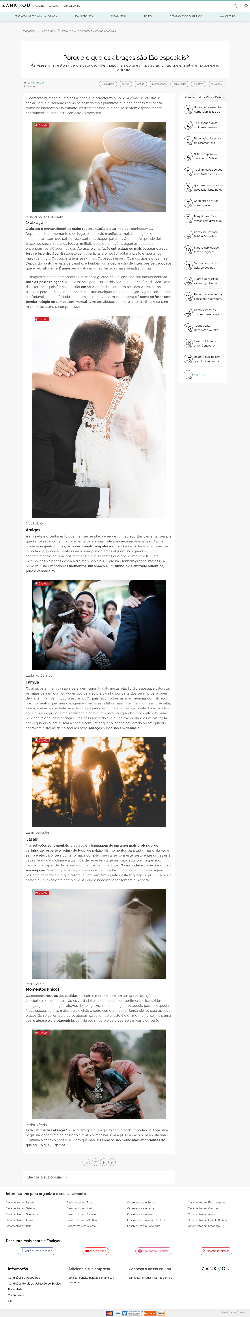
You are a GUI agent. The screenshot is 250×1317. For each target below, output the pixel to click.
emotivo (198, 84)
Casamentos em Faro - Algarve (206, 1202)
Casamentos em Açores (202, 1214)
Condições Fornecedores (24, 1277)
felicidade (216, 84)
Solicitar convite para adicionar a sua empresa (91, 1280)
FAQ (10, 1301)
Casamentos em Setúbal (21, 1208)
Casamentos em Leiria (140, 1208)
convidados (179, 84)
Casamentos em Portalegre (143, 1226)
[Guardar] (99, 166)
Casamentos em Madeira (82, 1214)
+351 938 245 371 (162, 1277)
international (159, 84)
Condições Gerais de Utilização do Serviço (34, 1283)
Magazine (29, 31)
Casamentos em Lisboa (20, 1202)
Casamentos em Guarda (81, 1226)
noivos (125, 84)
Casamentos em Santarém (22, 1214)
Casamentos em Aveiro (80, 1208)
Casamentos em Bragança (204, 1226)
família (140, 84)
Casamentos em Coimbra (203, 1208)
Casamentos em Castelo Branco (207, 1220)
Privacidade (15, 1289)
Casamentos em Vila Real (82, 1220)
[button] (38, 6)
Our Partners (16, 1295)
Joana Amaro (36, 83)
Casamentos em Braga (141, 1202)
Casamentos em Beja (18, 1226)
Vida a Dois (48, 31)
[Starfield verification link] (133, 1313)
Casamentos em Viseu (140, 1214)
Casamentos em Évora (19, 1220)
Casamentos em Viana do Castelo (147, 1220)
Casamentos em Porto (80, 1202)
